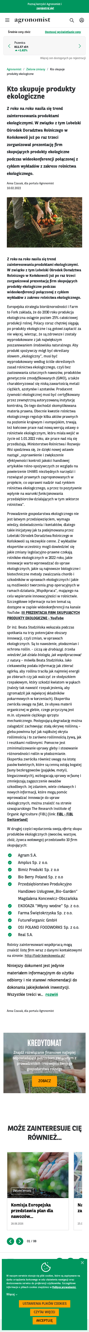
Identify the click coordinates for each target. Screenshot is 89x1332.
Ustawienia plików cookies (45, 1304)
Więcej (10, 1294)
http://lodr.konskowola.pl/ (45, 956)
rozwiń (51, 995)
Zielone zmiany (35, 69)
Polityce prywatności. (64, 1287)
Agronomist (14, 69)
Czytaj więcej (44, 1312)
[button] (7, 20)
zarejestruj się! (45, 8)
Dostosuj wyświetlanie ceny (63, 32)
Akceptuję (44, 1321)
